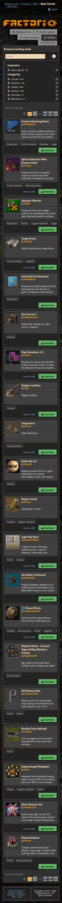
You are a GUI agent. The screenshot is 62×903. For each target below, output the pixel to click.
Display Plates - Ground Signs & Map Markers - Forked (35, 649)
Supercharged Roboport (35, 766)
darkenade (29, 577)
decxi (26, 769)
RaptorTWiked (31, 540)
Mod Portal (48, 3)
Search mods (49, 42)
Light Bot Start (30, 537)
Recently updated (47, 31)
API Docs (12, 6)
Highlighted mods (23, 31)
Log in (54, 9)
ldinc (26, 388)
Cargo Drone (28, 238)
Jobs (20, 897)
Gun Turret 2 (28, 314)
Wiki (35, 4)
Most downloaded (31, 37)
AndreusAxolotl (32, 611)
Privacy (11, 893)
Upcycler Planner (31, 200)
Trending (51, 37)
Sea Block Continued (33, 575)
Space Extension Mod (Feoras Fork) (34, 161)
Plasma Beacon (30, 837)
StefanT (28, 731)
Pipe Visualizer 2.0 (32, 352)
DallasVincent (31, 317)
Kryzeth (28, 464)
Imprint (20, 893)
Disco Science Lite (31, 804)
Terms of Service (16, 891)
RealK (27, 203)
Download (49, 150)
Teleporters (28, 423)
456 (50, 114)
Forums (26, 4)
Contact (20, 895)
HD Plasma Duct (30, 691)
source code (29, 191)
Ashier (27, 355)
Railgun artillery (31, 385)
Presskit (10, 895)
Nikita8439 (29, 124)
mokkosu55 (30, 807)
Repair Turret (29, 499)
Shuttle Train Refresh (34, 728)
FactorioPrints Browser (35, 276)
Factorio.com (12, 4)
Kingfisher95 (30, 655)
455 (45, 114)
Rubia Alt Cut (29, 461)
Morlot (27, 840)
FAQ (14, 897)
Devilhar (28, 241)
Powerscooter (31, 693)
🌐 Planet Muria (31, 608)
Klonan (27, 426)
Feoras (27, 165)
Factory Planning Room (35, 121)
